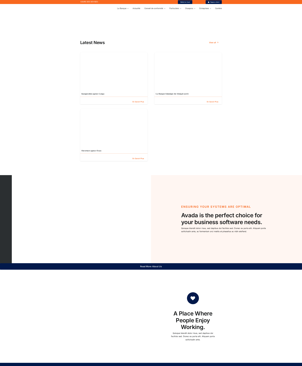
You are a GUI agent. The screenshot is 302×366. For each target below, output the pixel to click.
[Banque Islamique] (92, 5)
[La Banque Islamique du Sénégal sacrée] (188, 71)
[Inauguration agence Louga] (113, 71)
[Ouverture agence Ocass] (113, 128)
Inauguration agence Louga (92, 94)
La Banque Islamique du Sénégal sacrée (172, 94)
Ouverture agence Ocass (91, 151)
